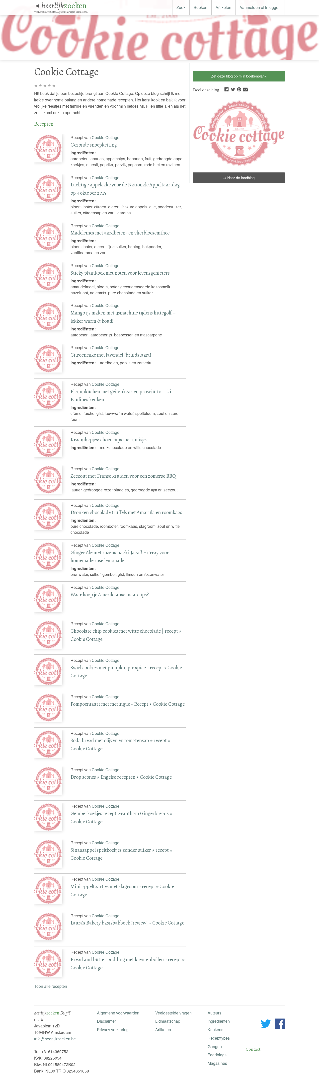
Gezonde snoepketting (94, 144)
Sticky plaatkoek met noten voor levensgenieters (120, 272)
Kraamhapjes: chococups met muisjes (109, 439)
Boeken (200, 7)
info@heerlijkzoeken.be (55, 1039)
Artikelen (223, 7)
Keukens (215, 1029)
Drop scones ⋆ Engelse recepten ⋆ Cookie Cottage (121, 776)
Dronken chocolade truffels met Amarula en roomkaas (126, 512)
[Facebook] (226, 89)
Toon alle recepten (50, 986)
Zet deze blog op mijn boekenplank (238, 76)
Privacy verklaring (113, 1029)
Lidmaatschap (167, 1021)
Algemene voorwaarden (118, 1013)
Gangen (215, 1046)
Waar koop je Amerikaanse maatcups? (110, 594)
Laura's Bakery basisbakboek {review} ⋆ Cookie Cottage (127, 922)
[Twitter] (233, 89)
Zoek (180, 7)
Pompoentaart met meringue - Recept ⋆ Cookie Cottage (128, 703)
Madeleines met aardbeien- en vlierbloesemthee (120, 232)
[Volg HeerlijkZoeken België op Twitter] (265, 1024)
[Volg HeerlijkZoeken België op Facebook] (280, 1024)
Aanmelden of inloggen (260, 7)
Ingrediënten (219, 1021)
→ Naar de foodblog (239, 177)
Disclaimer (106, 1021)
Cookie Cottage (105, 137)
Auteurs (214, 1013)
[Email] (245, 89)
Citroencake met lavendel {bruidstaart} (111, 354)
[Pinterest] (239, 89)
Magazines (217, 1063)
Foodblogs (217, 1055)
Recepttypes (219, 1038)
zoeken (64, 5)
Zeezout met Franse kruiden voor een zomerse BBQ (123, 475)
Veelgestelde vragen (173, 1013)
